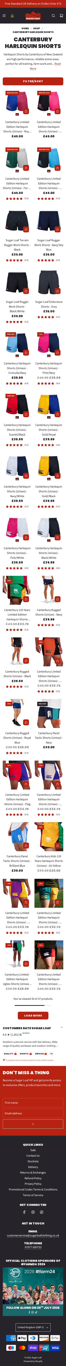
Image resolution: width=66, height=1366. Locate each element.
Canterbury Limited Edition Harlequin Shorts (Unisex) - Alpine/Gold (49, 918)
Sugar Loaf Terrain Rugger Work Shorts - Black (17, 245)
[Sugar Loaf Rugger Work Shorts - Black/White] (17, 282)
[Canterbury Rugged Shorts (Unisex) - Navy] (48, 590)
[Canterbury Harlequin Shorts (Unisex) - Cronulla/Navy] (17, 344)
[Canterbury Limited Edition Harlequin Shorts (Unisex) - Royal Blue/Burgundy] (17, 102)
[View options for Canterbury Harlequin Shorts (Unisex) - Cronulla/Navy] (26, 353)
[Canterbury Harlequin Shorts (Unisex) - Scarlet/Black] (17, 405)
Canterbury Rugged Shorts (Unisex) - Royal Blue (17, 738)
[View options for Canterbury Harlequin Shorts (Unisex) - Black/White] (57, 537)
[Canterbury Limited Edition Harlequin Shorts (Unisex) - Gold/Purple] (17, 893)
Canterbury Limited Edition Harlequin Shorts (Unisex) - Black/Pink (49, 127)
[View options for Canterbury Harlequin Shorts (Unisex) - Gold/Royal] (57, 414)
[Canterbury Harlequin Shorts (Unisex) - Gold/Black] (48, 467)
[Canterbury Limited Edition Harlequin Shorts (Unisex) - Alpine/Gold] (48, 893)
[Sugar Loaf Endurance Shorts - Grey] (48, 282)
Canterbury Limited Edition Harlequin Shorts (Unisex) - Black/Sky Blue (49, 184)
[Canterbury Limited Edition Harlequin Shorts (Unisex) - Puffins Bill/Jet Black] (48, 651)
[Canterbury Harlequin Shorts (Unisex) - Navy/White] (17, 467)
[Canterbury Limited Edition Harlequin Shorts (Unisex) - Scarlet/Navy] (48, 954)
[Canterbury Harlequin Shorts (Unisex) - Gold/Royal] (48, 405)
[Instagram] (33, 1212)
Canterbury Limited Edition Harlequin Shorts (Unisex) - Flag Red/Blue (17, 800)
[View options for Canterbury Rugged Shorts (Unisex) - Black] (26, 661)
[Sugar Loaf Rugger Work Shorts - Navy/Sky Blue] (48, 220)
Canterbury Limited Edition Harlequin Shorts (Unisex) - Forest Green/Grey (17, 184)
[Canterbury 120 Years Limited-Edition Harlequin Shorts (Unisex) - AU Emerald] (17, 590)
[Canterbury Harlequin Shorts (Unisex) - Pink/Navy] (48, 344)
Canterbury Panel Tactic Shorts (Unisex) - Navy (49, 738)
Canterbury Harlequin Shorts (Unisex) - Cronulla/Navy (17, 368)
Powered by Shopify (33, 1361)
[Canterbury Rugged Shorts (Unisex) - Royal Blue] (17, 713)
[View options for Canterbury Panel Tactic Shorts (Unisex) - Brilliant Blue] (26, 845)
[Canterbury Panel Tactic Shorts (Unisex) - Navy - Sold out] (49, 722)
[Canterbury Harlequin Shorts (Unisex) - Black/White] (48, 528)
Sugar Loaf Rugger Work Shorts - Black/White (17, 306)
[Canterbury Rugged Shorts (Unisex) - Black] (17, 651)
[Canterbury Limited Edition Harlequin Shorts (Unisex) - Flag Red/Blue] (17, 775)
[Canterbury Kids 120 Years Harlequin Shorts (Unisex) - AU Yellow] (48, 836)
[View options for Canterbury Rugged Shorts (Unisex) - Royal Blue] (26, 722)
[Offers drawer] (12, 16)
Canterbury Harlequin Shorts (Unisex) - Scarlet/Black (17, 429)
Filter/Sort (33, 81)
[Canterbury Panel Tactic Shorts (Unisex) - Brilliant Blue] (17, 836)
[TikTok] (42, 1212)
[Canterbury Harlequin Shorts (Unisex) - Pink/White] (17, 528)
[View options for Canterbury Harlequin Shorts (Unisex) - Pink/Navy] (57, 353)
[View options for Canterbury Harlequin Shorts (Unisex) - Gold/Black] (57, 476)
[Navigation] (4, 16)
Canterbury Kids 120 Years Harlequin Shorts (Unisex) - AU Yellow (49, 861)
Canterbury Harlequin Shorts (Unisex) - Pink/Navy (48, 368)
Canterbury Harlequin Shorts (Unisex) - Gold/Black (48, 491)
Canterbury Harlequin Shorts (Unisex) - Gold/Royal (48, 429)
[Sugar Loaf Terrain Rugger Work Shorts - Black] (17, 220)
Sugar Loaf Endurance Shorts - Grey (49, 304)
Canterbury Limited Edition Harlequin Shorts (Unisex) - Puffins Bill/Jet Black (48, 677)
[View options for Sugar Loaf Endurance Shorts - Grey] (57, 291)
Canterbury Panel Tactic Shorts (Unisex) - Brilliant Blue (17, 861)
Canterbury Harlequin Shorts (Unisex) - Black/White (48, 553)
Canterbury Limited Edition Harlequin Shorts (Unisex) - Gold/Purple (17, 918)
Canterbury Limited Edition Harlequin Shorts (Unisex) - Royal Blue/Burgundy (17, 127)
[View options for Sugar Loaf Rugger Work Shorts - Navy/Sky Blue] (57, 229)
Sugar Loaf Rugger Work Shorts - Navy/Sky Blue (48, 245)
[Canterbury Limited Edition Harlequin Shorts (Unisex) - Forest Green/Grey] (17, 159)
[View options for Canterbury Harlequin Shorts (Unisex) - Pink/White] (26, 537)
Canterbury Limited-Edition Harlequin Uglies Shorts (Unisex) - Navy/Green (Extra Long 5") (17, 980)
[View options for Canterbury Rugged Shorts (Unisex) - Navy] (57, 599)
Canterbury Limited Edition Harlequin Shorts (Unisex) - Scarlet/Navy (49, 980)
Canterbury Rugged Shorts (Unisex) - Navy (48, 612)
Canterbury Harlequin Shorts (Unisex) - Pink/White (17, 553)
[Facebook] (24, 1212)
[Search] (53, 16)
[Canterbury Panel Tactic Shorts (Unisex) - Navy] (48, 713)
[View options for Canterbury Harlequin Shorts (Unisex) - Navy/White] (26, 476)
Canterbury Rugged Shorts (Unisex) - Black (17, 674)
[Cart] (61, 16)
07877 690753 (33, 1247)
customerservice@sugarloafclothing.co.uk (33, 1235)
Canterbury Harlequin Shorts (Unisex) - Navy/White (17, 491)
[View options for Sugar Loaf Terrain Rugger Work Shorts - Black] (26, 229)
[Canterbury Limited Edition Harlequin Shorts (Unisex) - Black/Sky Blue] (48, 159)
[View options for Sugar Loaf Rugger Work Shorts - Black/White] (26, 291)
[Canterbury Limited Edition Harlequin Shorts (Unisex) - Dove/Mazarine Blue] (48, 775)
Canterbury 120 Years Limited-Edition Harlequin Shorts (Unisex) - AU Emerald (17, 615)
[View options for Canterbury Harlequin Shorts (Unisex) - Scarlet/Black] (26, 414)
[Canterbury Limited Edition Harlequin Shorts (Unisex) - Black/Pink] (48, 102)
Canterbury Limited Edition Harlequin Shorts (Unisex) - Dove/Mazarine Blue (48, 800)
